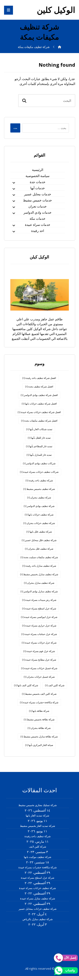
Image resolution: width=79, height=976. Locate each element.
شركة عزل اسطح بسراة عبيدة (39, 608)
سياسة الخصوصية (37, 176)
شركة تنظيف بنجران (39, 497)
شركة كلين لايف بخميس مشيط (39, 694)
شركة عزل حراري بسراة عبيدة (39, 625)
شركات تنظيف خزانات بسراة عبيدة (39, 472)
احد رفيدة (37, 230)
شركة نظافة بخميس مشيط (39, 719)
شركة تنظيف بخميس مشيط (39, 489)
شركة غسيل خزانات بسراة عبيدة (39, 668)
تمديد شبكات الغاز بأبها (39, 429)
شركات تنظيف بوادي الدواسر (39, 463)
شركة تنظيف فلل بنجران (39, 548)
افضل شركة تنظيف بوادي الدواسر (39, 395)
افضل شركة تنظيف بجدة (39, 386)
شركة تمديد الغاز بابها (37, 815)
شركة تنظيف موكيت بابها (37, 857)
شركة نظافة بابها (39, 711)
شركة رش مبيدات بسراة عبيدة (39, 600)
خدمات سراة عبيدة (37, 224)
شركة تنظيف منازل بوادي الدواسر (39, 591)
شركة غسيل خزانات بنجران (39, 676)
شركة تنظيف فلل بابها (39, 531)
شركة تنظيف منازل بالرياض (37, 919)
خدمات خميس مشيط (37, 200)
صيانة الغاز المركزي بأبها (39, 745)
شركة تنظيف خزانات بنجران (39, 523)
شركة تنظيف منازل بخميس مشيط (39, 574)
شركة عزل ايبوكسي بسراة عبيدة (39, 617)
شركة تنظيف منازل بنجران (39, 583)
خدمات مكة (37, 218)
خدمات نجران (37, 206)
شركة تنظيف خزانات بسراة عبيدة (37, 888)
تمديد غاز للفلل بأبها (39, 437)
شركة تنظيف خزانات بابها (39, 514)
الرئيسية (37, 169)
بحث (15, 128)
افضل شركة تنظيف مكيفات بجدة (39, 420)
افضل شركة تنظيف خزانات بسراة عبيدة (39, 412)
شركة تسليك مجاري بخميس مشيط (37, 805)
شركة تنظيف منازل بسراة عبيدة (37, 898)
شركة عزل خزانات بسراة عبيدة (39, 642)
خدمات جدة (37, 182)
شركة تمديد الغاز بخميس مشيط (37, 826)
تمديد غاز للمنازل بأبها (39, 454)
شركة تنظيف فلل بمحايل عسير (39, 540)
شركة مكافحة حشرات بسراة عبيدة (39, 702)
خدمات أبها (37, 188)
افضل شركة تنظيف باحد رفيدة (39, 378)
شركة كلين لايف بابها (26, 685)
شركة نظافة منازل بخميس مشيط (39, 736)
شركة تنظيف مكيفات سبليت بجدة (39, 557)
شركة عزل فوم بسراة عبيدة (39, 651)
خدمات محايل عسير (37, 194)
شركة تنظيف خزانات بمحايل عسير (38, 909)
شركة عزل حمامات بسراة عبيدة (39, 634)
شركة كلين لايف (54, 685)
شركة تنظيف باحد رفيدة (39, 480)
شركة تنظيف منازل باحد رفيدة (39, 565)
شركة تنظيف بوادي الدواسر (39, 506)
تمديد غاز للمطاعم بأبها (39, 446)
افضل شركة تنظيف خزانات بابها (39, 403)
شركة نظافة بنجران (39, 728)
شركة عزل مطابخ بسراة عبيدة (39, 659)
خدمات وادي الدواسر (37, 212)
